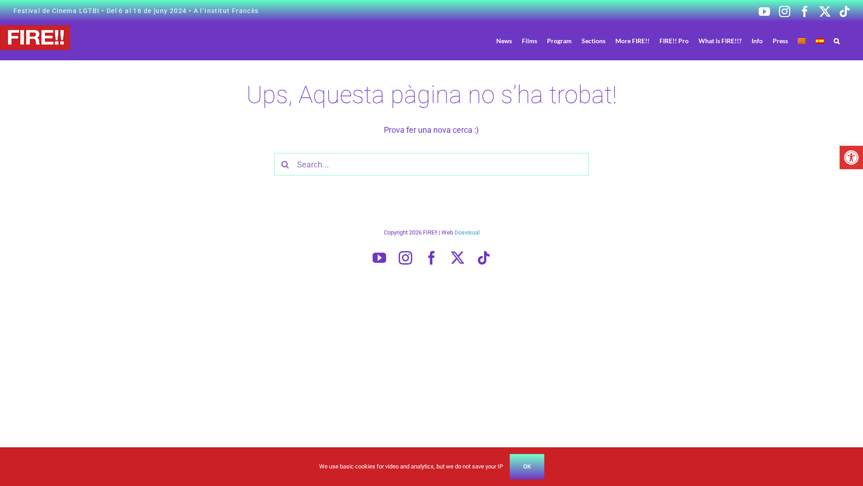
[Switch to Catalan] (802, 41)
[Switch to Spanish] (820, 41)
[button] (851, 157)
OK (527, 466)
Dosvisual (467, 232)
